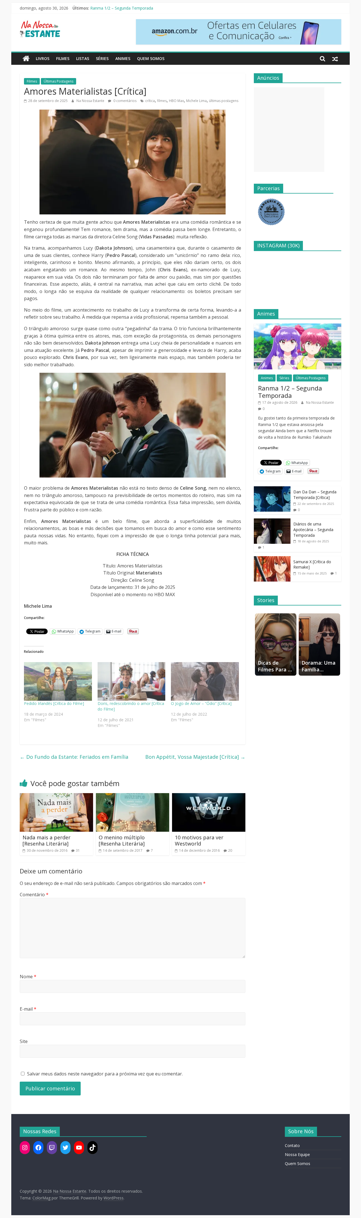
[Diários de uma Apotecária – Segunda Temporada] (272, 521)
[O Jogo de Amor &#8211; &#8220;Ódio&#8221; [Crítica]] (205, 681)
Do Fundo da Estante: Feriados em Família (74, 756)
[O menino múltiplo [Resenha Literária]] (132, 796)
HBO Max (176, 100)
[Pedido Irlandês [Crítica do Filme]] (58, 681)
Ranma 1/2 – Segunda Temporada (290, 392)
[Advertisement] (289, 129)
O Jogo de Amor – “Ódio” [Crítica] (201, 703)
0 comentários (125, 100)
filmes (162, 100)
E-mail (28, 1009)
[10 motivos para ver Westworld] (208, 796)
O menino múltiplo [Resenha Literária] (122, 840)
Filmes (62, 58)
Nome (28, 976)
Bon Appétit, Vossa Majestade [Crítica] (195, 756)
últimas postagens (223, 100)
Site (24, 1041)
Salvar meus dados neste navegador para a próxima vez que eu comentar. (105, 1074)
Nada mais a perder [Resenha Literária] (47, 840)
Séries (102, 58)
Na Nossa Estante (90, 100)
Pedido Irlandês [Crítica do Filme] (54, 703)
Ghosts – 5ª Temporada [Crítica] (119, 5)
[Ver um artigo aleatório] (335, 59)
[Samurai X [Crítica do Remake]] (272, 559)
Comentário (34, 894)
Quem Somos (150, 58)
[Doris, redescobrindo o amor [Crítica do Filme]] (132, 681)
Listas (82, 58)
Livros (42, 58)
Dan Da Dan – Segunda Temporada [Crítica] (314, 494)
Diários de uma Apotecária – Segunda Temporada (313, 529)
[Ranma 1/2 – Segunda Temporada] (297, 326)
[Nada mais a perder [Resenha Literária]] (56, 796)
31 (78, 850)
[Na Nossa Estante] (26, 59)
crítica (150, 100)
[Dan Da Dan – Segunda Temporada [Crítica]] (272, 489)
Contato (292, 1145)
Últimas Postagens (58, 81)
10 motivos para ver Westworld (199, 840)
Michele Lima (196, 100)
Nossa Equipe (297, 1154)
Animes (122, 58)
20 (230, 850)
